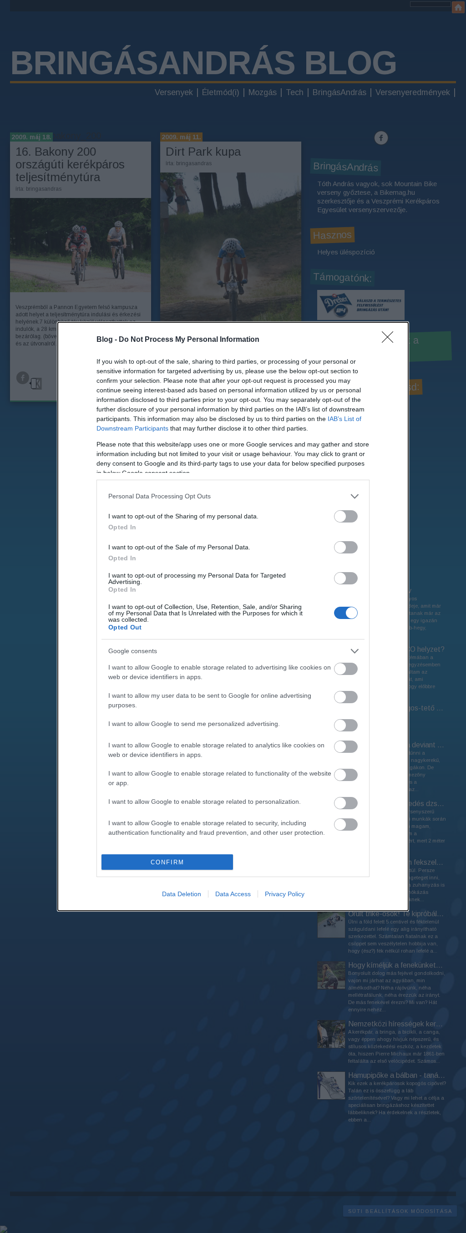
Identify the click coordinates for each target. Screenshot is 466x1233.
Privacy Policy (284, 894)
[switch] (346, 516)
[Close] (390, 340)
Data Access (233, 894)
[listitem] (233, 496)
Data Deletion (181, 894)
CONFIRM (167, 862)
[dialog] (233, 616)
